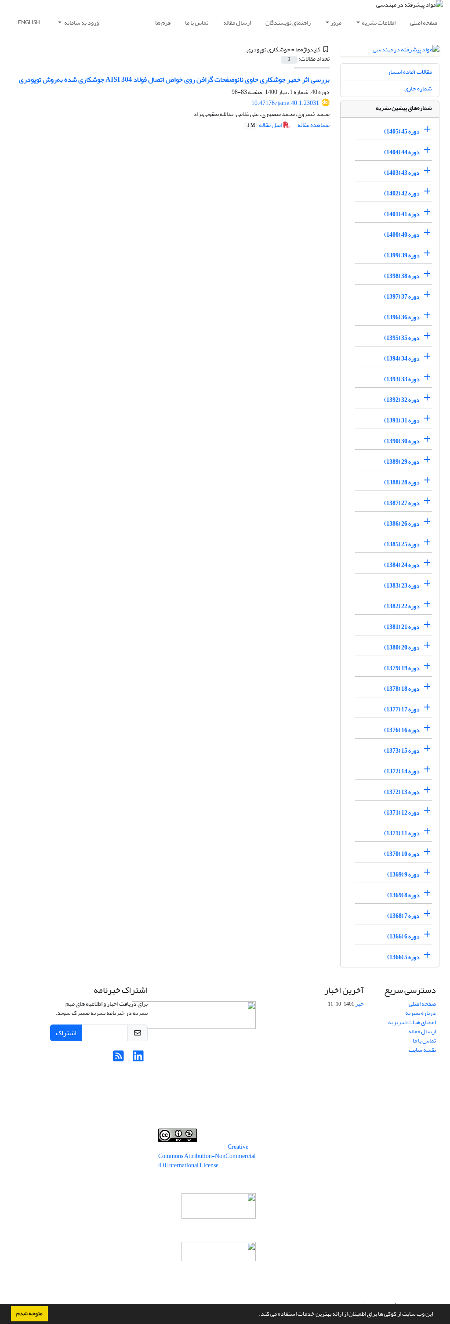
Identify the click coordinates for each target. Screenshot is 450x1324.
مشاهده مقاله (314, 125)
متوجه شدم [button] (29, 1313)
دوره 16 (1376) (402, 730)
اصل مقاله (265, 125)
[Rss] (118, 1058)
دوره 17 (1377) (402, 709)
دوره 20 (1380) (402, 647)
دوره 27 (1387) (402, 503)
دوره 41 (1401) (402, 214)
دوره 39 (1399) (402, 255)
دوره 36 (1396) (402, 317)
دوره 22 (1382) (402, 606)
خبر (359, 1004)
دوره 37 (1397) (402, 297)
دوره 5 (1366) (403, 957)
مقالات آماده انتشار (410, 72)
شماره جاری (418, 88)
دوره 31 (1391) (402, 420)
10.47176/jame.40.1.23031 (285, 103)
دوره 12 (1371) (402, 813)
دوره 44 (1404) (402, 152)
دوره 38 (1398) (402, 276)
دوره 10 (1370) (402, 854)
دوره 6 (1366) (403, 936)
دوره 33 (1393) (402, 379)
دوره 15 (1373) (402, 751)
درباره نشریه (420, 1013)
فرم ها (163, 23)
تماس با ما (196, 23)
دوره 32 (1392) (402, 400)
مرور (335, 23)
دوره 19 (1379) (402, 668)
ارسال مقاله (237, 23)
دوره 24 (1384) (402, 565)
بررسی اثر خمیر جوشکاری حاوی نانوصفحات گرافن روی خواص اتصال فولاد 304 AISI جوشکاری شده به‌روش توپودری (174, 79)
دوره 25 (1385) (402, 544)
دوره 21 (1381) (402, 627)
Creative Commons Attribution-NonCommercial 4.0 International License (207, 1156)
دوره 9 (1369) (403, 874)
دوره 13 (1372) (402, 792)
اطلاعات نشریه (379, 23)
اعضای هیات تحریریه (412, 1022)
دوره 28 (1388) (402, 482)
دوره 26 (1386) (402, 524)
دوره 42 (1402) (402, 193)
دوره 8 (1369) (403, 895)
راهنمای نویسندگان (288, 23)
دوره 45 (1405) (402, 131)
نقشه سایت (422, 1050)
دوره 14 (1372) (402, 771)
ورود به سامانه (81, 23)
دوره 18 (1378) (402, 689)
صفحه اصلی (423, 23)
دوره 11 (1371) (402, 833)
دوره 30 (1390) (402, 441)
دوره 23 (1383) (402, 586)
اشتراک (66, 1032)
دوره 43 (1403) (402, 173)
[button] (256, 1314)
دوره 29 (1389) (402, 462)
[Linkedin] (138, 1058)
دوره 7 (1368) (403, 916)
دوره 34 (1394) (402, 358)
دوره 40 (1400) (402, 235)
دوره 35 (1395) (402, 338)
